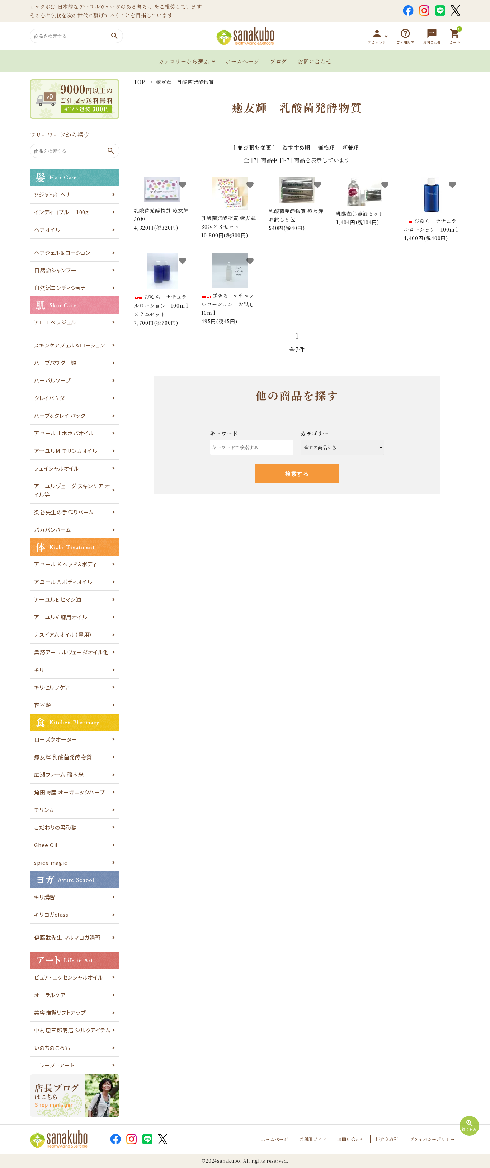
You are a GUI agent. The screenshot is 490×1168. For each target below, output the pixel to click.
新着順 (350, 147)
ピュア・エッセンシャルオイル (68, 977)
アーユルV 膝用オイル (60, 617)
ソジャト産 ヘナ (52, 194)
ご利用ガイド (313, 1139)
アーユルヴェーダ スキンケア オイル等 (72, 490)
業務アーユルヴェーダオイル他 (71, 652)
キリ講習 (44, 897)
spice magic (50, 862)
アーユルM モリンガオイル (66, 450)
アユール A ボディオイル (63, 581)
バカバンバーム (52, 529)
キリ (39, 669)
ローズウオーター (55, 739)
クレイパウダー (52, 398)
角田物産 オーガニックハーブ (69, 792)
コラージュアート (54, 1065)
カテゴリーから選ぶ (184, 61)
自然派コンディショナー (62, 287)
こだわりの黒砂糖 (55, 827)
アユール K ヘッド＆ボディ (65, 564)
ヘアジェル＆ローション (62, 252)
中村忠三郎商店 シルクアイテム (72, 1030)
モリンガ (44, 809)
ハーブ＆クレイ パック (59, 415)
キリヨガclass (51, 914)
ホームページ (242, 61)
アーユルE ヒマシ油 (57, 599)
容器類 (42, 705)
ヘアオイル (47, 229)
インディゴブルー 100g (61, 212)
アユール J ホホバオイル (64, 433)
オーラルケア (50, 995)
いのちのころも (52, 1047)
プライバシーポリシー (432, 1139)
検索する (297, 474)
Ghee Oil (46, 845)
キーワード (224, 433)
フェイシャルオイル (56, 468)
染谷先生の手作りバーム (64, 512)
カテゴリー (315, 433)
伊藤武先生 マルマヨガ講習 (67, 937)
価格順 (326, 147)
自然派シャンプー (55, 270)
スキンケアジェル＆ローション (69, 345)
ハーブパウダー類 (55, 362)
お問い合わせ (315, 61)
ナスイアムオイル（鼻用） (63, 634)
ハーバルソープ (52, 380)
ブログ (278, 61)
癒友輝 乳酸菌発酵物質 (63, 757)
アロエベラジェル (55, 322)
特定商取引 (387, 1139)
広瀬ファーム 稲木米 (59, 774)
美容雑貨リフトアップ (60, 1012)
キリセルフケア (52, 687)
